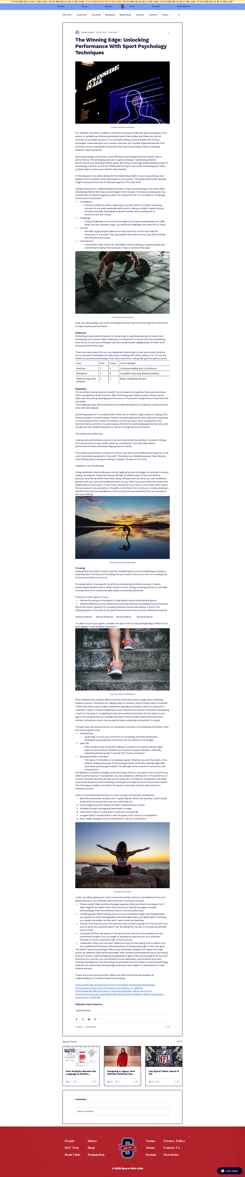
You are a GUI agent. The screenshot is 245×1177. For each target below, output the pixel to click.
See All (179, 1041)
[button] (179, 15)
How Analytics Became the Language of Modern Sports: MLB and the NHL (81, 1072)
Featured (82, 15)
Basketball (125, 15)
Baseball (109, 15)
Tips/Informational (83, 1010)
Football (96, 15)
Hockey (140, 15)
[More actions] (168, 32)
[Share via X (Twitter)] (83, 1019)
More (165, 15)
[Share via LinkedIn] (89, 1019)
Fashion (153, 15)
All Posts (67, 15)
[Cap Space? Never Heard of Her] (164, 1056)
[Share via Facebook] (76, 1019)
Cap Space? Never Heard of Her (164, 1072)
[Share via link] (95, 1019)
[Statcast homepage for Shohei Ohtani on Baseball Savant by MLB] (81, 1056)
